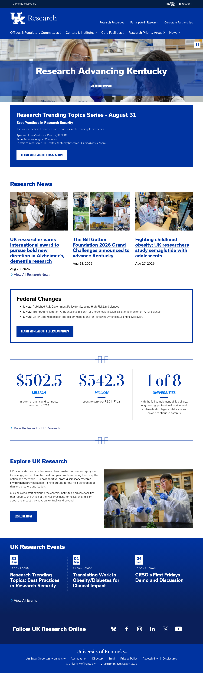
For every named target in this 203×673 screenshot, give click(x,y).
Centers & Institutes (80, 32)
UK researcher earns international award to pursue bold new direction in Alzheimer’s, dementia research (37, 250)
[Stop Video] (197, 45)
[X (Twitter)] (165, 630)
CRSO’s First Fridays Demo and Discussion (159, 577)
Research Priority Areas (145, 32)
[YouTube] (178, 630)
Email (112, 658)
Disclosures (170, 658)
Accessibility (150, 658)
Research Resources (112, 22)
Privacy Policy (129, 658)
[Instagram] (139, 630)
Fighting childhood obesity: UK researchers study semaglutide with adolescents (162, 247)
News (173, 32)
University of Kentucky (24, 4)
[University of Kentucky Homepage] (101, 652)
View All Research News (32, 274)
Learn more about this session (42, 155)
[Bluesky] (114, 630)
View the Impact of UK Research (37, 428)
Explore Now (23, 516)
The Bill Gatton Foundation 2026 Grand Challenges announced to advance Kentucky (101, 247)
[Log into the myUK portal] (171, 4)
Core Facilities (111, 32)
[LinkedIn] (152, 630)
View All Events (25, 600)
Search (187, 4)
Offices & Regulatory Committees (34, 32)
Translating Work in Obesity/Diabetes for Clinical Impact (96, 580)
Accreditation (79, 658)
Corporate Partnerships (178, 22)
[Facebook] (127, 630)
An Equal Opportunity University (46, 658)
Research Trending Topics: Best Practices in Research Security (34, 580)
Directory (98, 658)
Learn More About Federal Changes (45, 331)
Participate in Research (144, 22)
